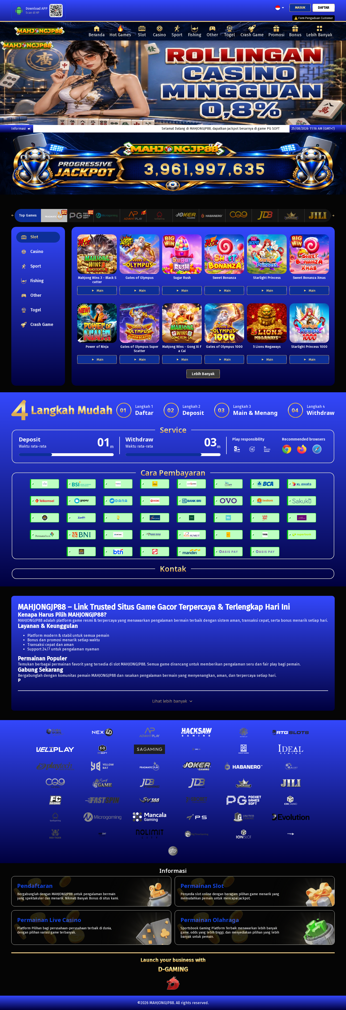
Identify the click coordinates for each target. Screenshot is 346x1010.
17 (200, 122)
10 (177, 122)
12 (183, 122)
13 (187, 122)
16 (196, 122)
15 (193, 122)
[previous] (17, 82)
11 (180, 122)
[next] (328, 82)
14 (190, 122)
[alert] (308, 46)
